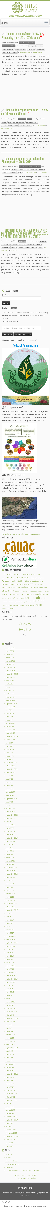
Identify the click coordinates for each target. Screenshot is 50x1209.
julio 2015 (9, 985)
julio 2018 (9, 881)
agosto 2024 (10, 707)
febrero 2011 (10, 1110)
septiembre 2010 (12, 1120)
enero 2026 (10, 664)
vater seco (12, 172)
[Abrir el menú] (46, 22)
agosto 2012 (10, 1077)
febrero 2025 (10, 690)
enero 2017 (10, 933)
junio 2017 (9, 917)
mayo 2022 (10, 782)
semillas (20, 247)
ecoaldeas (34, 587)
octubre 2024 (10, 700)
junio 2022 (9, 779)
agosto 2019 (10, 841)
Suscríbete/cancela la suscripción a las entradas (22, 1171)
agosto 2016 (10, 946)
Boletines (25, 629)
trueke (40, 247)
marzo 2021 (10, 805)
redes (30, 602)
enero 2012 (10, 1087)
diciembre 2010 (11, 1117)
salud (3, 605)
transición (22, 125)
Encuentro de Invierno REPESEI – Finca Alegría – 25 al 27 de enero (23, 36)
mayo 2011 (10, 1107)
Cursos (29, 119)
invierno (29, 594)
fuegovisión (39, 591)
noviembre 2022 (11, 763)
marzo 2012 (10, 1084)
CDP (31, 584)
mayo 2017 (10, 920)
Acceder (8, 1158)
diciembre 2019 (11, 831)
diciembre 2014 (11, 1008)
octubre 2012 (10, 1071)
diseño (26, 587)
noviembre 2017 (11, 903)
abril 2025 (9, 684)
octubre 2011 (10, 1097)
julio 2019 (9, 844)
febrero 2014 (10, 1035)
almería (30, 581)
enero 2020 (10, 828)
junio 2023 (9, 746)
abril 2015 (9, 995)
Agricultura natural (20, 574)
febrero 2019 (10, 861)
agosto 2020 (10, 818)
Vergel (19, 172)
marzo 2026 (10, 658)
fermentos (31, 591)
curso (9, 122)
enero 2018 (10, 897)
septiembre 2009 (12, 1136)
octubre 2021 (10, 795)
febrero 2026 (10, 661)
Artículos (25, 623)
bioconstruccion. (6, 244)
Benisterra (43, 241)
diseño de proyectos (18, 122)
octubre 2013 (10, 1044)
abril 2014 (9, 1031)
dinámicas (39, 46)
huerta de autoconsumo (11, 594)
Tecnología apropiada (31, 247)
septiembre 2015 (12, 979)
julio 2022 (9, 776)
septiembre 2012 (12, 1074)
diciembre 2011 (11, 1090)
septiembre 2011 (12, 1100)
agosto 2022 (10, 772)
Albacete (16, 581)
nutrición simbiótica (10, 598)
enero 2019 (10, 864)
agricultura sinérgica (37, 578)
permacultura (5, 247)
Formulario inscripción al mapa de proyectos (21, 533)
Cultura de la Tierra (7, 128)
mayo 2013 (10, 1054)
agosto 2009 (10, 1140)
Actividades (23, 43)
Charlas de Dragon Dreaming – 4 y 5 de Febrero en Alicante (24, 112)
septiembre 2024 (12, 703)
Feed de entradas (12, 1161)
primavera (18, 602)
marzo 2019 (10, 858)
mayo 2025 (10, 681)
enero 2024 (10, 726)
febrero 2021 (10, 808)
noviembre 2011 (11, 1094)
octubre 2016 (10, 940)
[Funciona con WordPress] (24, 1205)
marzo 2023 (10, 756)
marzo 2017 (10, 926)
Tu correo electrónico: (10, 321)
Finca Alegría (31, 49)
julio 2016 (9, 949)
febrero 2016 (10, 966)
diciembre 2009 (11, 1130)
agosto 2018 (10, 877)
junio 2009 (9, 1146)
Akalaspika (15, 169)
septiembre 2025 (12, 674)
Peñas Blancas (40, 49)
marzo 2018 (10, 890)
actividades (7, 574)
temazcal (14, 52)
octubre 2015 (10, 976)
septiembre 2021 (12, 799)
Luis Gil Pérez (37, 52)
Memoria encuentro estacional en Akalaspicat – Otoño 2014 (23, 160)
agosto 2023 (10, 740)
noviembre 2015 (11, 972)
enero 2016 (10, 969)
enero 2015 (10, 1005)
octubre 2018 (10, 871)
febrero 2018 (10, 894)
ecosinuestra (42, 587)
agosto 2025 (10, 677)
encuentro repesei (20, 49)
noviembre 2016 (11, 936)
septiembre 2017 (12, 910)
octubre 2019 (10, 835)
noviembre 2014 (11, 1012)
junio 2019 (9, 848)
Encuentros (31, 43)
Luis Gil (35, 594)
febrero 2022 (10, 792)
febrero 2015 (10, 1002)
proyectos (25, 602)
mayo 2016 (10, 956)
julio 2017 (9, 913)
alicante (4, 122)
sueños (16, 125)
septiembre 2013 (12, 1048)
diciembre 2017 (11, 900)
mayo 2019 (10, 851)
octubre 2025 (10, 671)
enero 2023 (10, 759)
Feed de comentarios (13, 1164)
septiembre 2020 (12, 815)
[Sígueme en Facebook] (5, 22)
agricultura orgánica (33, 574)
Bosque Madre (17, 244)
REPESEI (5, 172)
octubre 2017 (10, 907)
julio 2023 (9, 743)
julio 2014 (9, 1025)
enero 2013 (10, 1067)
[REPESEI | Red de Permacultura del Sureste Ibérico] (25, 7)
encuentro (42, 169)
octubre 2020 (10, 812)
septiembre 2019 (12, 838)
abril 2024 (9, 717)
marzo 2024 (10, 720)
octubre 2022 (10, 766)
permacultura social (8, 602)
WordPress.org (11, 1167)
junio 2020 (9, 822)
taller (39, 604)
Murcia (43, 594)
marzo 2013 (10, 1061)
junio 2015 (9, 989)
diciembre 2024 (11, 697)
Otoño (21, 598)
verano (11, 608)
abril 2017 (9, 923)
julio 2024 (9, 710)
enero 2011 (10, 1113)
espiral (25, 591)
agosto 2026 (10, 648)
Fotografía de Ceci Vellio (25, 1178)
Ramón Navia (6, 52)
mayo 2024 (10, 713)
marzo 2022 (10, 789)
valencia (29, 125)
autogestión (38, 581)
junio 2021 (9, 802)
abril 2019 (9, 854)
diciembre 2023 (11, 730)
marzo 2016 (10, 962)
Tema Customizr (41, 1206)
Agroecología (7, 580)
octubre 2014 (10, 1015)
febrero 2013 (10, 1064)
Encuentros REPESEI (9, 46)
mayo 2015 (10, 992)
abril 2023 (9, 753)
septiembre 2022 (12, 769)
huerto (24, 594)
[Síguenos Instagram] (7, 22)
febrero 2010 (10, 1126)
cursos (41, 584)
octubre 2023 (10, 733)
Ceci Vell (14, 250)
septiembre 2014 (12, 1018)
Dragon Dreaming (7, 125)
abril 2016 (9, 959)
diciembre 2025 (11, 667)
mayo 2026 (10, 651)
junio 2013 (9, 1051)
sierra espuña (17, 605)
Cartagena (32, 46)
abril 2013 (9, 1058)
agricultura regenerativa (15, 577)
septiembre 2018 (12, 874)
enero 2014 (10, 1038)
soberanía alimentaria (28, 605)
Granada (46, 591)
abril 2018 (9, 887)
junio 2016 (9, 953)
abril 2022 (9, 785)
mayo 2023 (10, 749)
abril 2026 (9, 654)
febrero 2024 (10, 723)
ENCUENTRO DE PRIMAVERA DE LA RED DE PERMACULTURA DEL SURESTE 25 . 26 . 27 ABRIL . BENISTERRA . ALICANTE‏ (24, 233)
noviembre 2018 (11, 867)
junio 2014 (9, 1028)
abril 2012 (9, 1081)
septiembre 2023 (12, 736)
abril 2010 (9, 1123)
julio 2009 (9, 1143)
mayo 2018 (10, 884)
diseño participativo (8, 49)
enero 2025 (10, 694)
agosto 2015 (10, 982)
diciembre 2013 (11, 1041)
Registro (9, 1154)
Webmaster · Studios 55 (25, 1175)
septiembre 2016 (12, 943)
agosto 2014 (10, 1021)
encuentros (18, 591)
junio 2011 (9, 1103)
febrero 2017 (10, 930)
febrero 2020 (10, 825)
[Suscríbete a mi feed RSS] (3, 22)
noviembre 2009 (11, 1133)
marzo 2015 (10, 999)
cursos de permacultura (12, 587)
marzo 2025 (10, 687)
